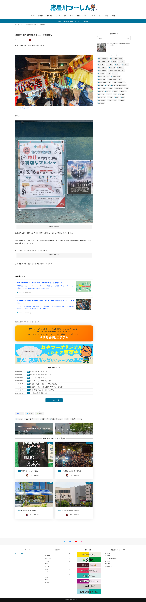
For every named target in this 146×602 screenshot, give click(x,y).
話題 (78, 16)
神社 (80, 419)
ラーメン (125, 64)
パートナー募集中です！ (21, 553)
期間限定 (123, 91)
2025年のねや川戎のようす (22, 108)
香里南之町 (102, 100)
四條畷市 (120, 67)
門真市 (111, 97)
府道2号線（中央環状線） (119, 85)
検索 (128, 38)
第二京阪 (122, 94)
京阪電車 (112, 67)
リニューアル (103, 67)
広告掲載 (107, 563)
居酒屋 (101, 85)
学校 (109, 73)
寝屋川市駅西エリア (119, 82)
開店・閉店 (49, 16)
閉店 (117, 97)
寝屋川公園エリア (104, 76)
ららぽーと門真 (103, 58)
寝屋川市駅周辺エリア (115, 79)
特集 (65, 16)
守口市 (115, 73)
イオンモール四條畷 (116, 58)
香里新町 (101, 103)
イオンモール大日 (104, 61)
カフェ (114, 61)
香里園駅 (122, 100)
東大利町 (101, 94)
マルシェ (19, 419)
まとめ (71, 16)
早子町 (108, 91)
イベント (85, 16)
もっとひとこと (54, 400)
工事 (107, 85)
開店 (123, 97)
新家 (127, 88)
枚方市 (109, 94)
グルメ (58, 16)
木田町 (73, 419)
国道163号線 (102, 70)
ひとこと (49, 40)
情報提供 (40, 16)
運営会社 (107, 561)
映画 (67, 419)
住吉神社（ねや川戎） (32, 419)
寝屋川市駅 (44, 419)
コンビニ (122, 61)
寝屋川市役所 (116, 76)
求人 (100, 16)
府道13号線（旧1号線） (105, 88)
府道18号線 (119, 88)
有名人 (115, 91)
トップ (32, 16)
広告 (106, 16)
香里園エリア (112, 100)
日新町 (101, 91)
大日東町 (101, 73)
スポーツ (110, 64)
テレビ (118, 64)
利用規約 (107, 556)
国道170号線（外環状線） (117, 70)
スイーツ (101, 64)
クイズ (93, 16)
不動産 (113, 16)
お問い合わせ (108, 566)
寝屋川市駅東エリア (56, 419)
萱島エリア (102, 97)
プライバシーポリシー (111, 558)
